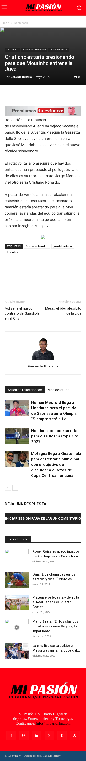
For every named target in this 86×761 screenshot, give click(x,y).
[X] (20, 95)
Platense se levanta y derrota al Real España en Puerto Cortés (55, 602)
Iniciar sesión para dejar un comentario (43, 518)
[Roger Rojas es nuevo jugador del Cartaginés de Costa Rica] (17, 557)
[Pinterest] (31, 95)
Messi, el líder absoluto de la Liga (63, 311)
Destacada (21, 23)
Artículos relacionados (25, 390)
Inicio (5, 23)
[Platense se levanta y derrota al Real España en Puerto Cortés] (17, 602)
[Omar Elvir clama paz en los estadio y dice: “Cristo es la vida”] (17, 580)
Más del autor (58, 390)
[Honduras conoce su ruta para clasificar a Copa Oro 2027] (17, 436)
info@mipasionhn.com (53, 723)
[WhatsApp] (42, 95)
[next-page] (15, 488)
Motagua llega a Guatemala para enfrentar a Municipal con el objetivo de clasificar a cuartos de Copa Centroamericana (56, 464)
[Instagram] (24, 735)
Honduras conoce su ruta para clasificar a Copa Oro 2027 (54, 436)
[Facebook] (9, 95)
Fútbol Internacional (34, 49)
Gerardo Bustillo (21, 77)
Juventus (12, 252)
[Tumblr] (62, 735)
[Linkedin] (36, 735)
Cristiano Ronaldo (37, 246)
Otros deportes (58, 49)
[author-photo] (43, 359)
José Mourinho (63, 246)
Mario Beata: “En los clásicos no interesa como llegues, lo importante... (55, 626)
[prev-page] (8, 488)
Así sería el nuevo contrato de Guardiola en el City (22, 313)
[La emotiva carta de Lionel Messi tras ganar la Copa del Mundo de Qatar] (17, 651)
